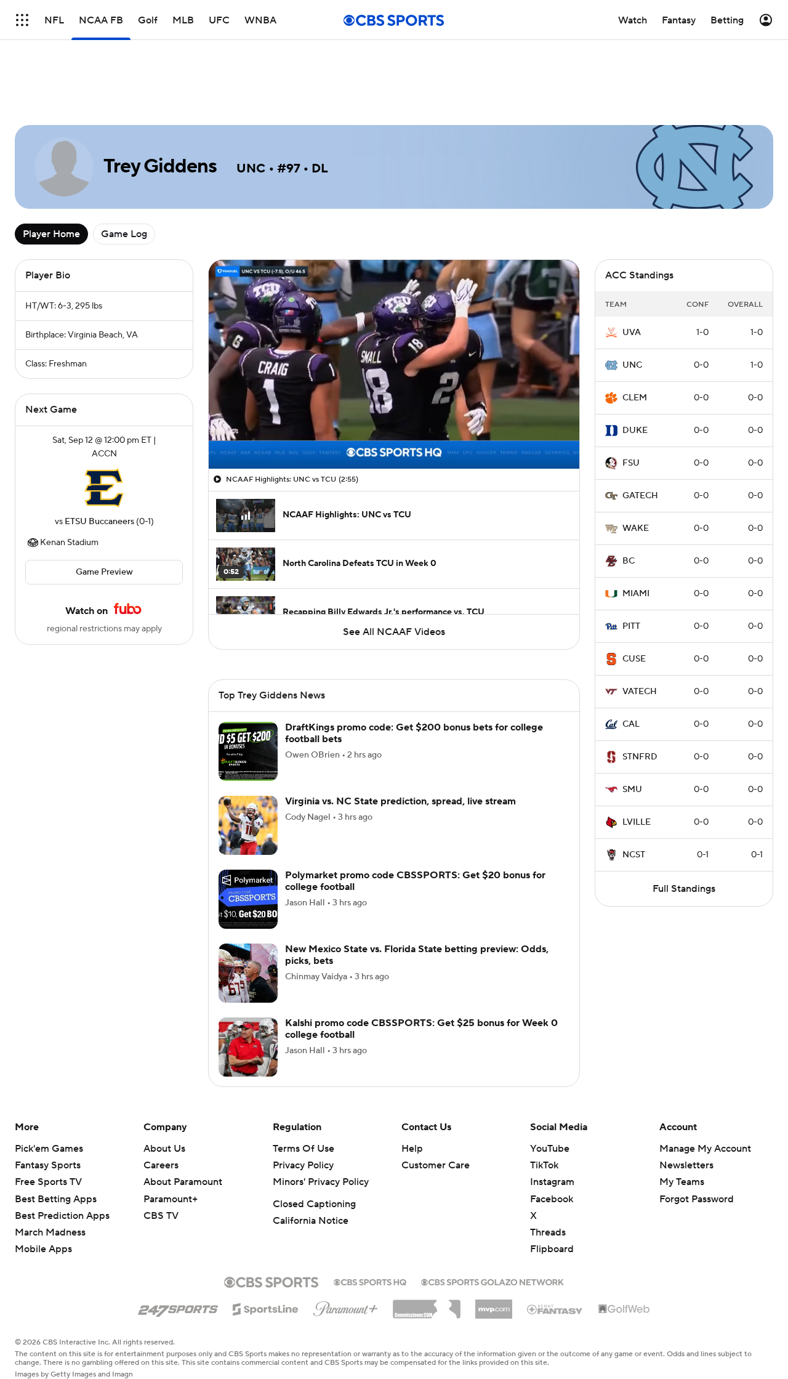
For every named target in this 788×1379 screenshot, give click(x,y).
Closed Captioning (314, 1204)
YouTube (549, 1148)
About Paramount (182, 1182)
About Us (164, 1148)
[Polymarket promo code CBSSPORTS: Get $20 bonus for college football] (248, 899)
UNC (632, 365)
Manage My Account (705, 1148)
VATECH (639, 691)
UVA (631, 332)
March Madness (50, 1232)
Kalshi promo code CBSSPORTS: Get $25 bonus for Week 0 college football (421, 1029)
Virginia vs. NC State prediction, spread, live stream (400, 801)
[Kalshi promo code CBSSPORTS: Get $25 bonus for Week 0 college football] (248, 1047)
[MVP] (493, 1304)
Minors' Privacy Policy (321, 1182)
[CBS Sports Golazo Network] (492, 1281)
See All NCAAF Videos (394, 632)
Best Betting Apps (56, 1199)
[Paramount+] (345, 1306)
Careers (161, 1165)
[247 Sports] (178, 1307)
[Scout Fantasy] (555, 1309)
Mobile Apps (43, 1249)
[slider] (394, 433)
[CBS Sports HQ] (370, 1281)
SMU (632, 789)
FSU (631, 463)
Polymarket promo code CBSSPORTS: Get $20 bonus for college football (415, 881)
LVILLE (636, 822)
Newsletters (686, 1165)
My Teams (681, 1182)
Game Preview (104, 572)
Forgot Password (696, 1199)
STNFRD (639, 756)
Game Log (124, 234)
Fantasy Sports (48, 1165)
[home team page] (104, 488)
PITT (631, 626)
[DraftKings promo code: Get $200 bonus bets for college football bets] (248, 751)
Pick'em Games (49, 1148)
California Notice (310, 1221)
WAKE (635, 528)
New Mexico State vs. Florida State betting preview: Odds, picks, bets (417, 955)
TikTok (544, 1165)
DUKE (635, 430)
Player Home (51, 234)
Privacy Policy (303, 1165)
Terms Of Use (303, 1148)
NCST (633, 854)
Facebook (551, 1199)
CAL (631, 724)
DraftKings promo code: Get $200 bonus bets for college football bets (414, 733)
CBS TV (161, 1216)
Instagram (552, 1182)
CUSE (634, 659)
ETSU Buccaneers (99, 521)
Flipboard (552, 1249)
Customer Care (435, 1165)
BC (628, 561)
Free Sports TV (48, 1182)
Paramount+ (170, 1199)
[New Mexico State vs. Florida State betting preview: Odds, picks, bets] (248, 973)
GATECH (640, 495)
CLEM (634, 397)
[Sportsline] (266, 1307)
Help (412, 1148)
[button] (231, 452)
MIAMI (635, 593)
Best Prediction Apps (62, 1216)
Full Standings (684, 889)
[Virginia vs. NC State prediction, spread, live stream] (248, 825)
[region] (394, 364)
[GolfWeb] (624, 1309)
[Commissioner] (426, 1304)
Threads (548, 1232)
